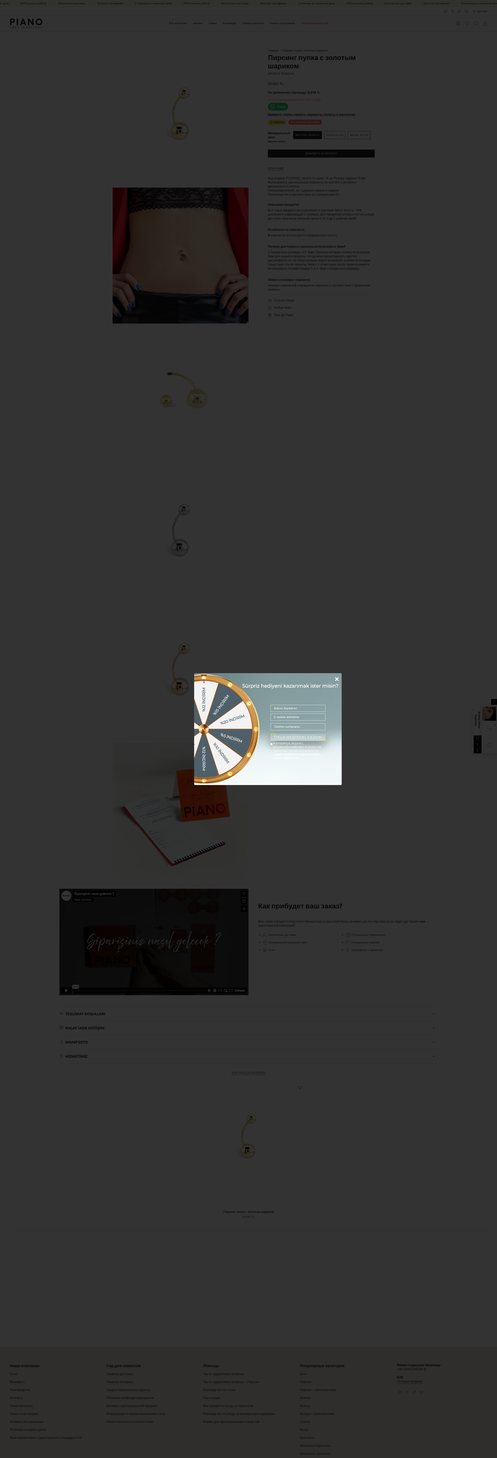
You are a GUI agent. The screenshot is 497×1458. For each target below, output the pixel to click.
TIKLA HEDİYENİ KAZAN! (298, 737)
